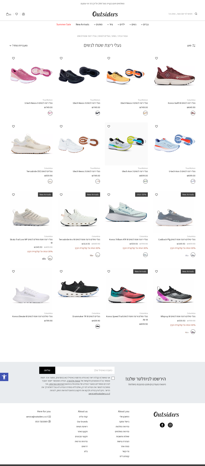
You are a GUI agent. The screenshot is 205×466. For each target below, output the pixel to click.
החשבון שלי (124, 416)
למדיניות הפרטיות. (57, 384)
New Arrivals (82, 24)
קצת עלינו (83, 416)
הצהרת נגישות (123, 441)
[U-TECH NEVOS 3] (126, 75)
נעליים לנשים (104, 36)
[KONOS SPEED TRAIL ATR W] (126, 289)
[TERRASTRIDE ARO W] (78, 212)
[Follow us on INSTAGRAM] (170, 425)
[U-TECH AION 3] (174, 143)
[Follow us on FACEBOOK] (162, 425)
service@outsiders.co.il (99, 393)
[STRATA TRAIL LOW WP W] (31, 212)
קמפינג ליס (124, 456)
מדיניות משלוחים (122, 431)
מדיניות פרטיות (81, 441)
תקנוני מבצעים (81, 436)
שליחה (47, 370)
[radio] (193, 113)
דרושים (85, 446)
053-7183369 (41, 421)
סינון (189, 45)
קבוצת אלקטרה (73, 380)
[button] (4, 377)
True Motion (143, 100)
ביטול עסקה (124, 421)
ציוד (111, 24)
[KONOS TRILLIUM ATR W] (126, 212)
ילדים (122, 24)
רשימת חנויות (82, 426)
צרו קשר (125, 451)
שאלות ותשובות (122, 436)
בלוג (86, 451)
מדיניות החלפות (122, 426)
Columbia (191, 100)
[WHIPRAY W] (174, 289)
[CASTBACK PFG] (174, 212)
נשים (134, 24)
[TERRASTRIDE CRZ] (31, 143)
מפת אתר (125, 446)
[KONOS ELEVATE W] (31, 289)
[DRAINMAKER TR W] (78, 289)
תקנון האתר (83, 431)
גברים (146, 24)
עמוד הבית (123, 36)
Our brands (82, 421)
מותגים (99, 24)
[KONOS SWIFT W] (174, 75)
